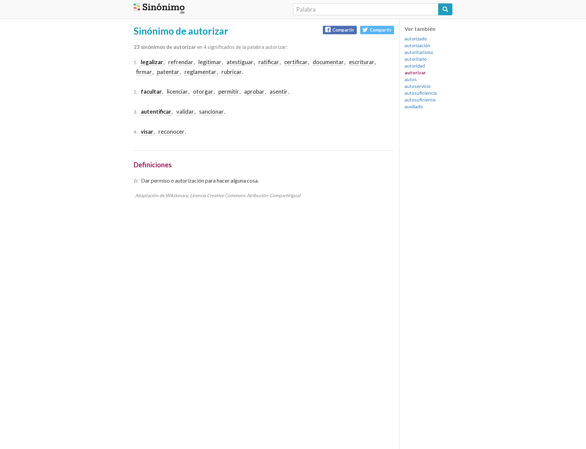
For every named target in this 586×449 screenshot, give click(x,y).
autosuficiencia (421, 93)
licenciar (177, 91)
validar (185, 111)
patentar (168, 71)
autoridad (415, 66)
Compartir (343, 30)
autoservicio (418, 86)
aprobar (254, 91)
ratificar (268, 62)
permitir (228, 91)
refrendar (180, 62)
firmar (144, 71)
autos (411, 79)
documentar (328, 62)
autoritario (416, 59)
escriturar (361, 62)
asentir (279, 91)
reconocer (171, 131)
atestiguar (240, 62)
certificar (296, 62)
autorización (417, 45)
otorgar (203, 91)
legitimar (209, 62)
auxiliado (414, 106)
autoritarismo (419, 52)
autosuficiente (420, 99)
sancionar (211, 111)
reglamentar (200, 71)
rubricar (231, 71)
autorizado (416, 38)
